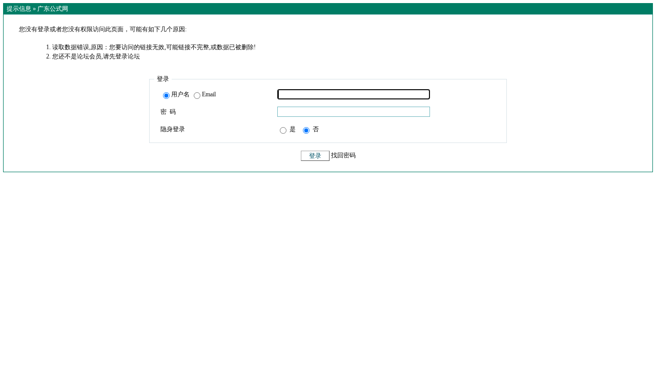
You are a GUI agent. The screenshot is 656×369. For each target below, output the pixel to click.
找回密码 (343, 155)
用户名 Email (193, 94)
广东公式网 (52, 8)
